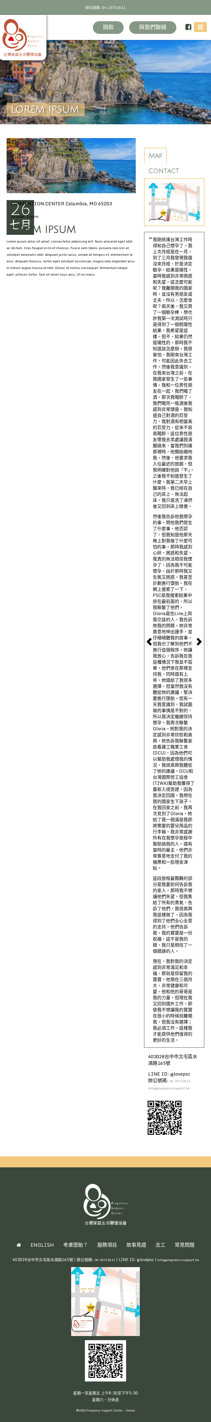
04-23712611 (180, 1081)
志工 (160, 1245)
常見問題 (185, 1245)
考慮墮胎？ (75, 1245)
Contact (163, 170)
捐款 (108, 28)
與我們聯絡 (152, 28)
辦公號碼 (105, 7)
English (42, 1245)
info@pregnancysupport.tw (169, 1088)
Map (155, 155)
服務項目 (107, 1245)
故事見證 (136, 1245)
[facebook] (188, 27)
